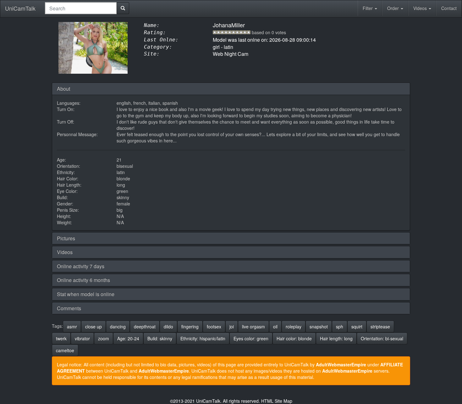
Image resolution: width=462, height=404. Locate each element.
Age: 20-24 (128, 338)
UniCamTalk (20, 8)
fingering (190, 326)
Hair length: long (336, 338)
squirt (356, 326)
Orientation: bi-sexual (382, 338)
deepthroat (145, 326)
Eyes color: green (251, 338)
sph (339, 326)
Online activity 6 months (83, 280)
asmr (72, 326)
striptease (380, 326)
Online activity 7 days (80, 266)
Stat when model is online (85, 294)
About (63, 88)
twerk (61, 338)
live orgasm (253, 326)
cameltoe (65, 350)
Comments (69, 308)
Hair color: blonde (294, 338)
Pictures (66, 238)
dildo (168, 326)
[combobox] (81, 8)
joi (231, 326)
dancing (118, 326)
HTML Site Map (276, 401)
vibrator (82, 338)
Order (393, 8)
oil (275, 326)
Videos (420, 8)
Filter (368, 8)
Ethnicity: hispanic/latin (202, 338)
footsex (214, 326)
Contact (449, 8)
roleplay (293, 326)
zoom (103, 338)
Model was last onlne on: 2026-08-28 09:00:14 (264, 39)
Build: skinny (159, 338)
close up (93, 326)
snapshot (319, 326)
